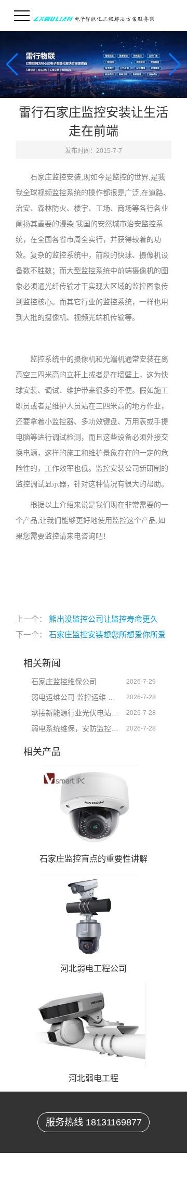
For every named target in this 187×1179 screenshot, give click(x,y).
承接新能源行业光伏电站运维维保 (74, 713)
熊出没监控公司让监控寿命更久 (103, 618)
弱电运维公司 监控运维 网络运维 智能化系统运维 (74, 697)
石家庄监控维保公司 (64, 681)
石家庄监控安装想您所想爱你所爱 (107, 634)
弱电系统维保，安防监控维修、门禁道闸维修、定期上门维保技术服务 (74, 728)
